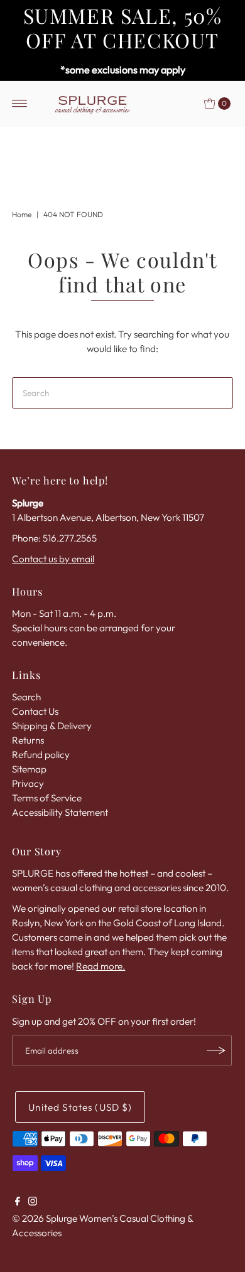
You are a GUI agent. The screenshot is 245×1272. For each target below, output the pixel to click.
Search (26, 697)
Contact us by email (53, 559)
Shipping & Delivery (52, 726)
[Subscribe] (216, 1050)
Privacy (28, 783)
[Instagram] (32, 1202)
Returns (28, 740)
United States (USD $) (80, 1107)
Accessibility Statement (60, 812)
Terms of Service (47, 798)
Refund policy (41, 755)
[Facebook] (17, 1202)
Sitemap (29, 769)
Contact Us (35, 711)
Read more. (100, 966)
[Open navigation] (20, 103)
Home (21, 214)
